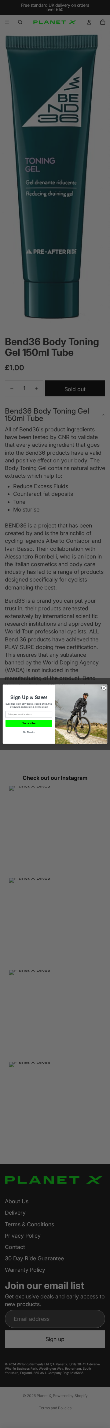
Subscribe (28, 723)
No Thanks (28, 732)
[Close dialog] (103, 687)
